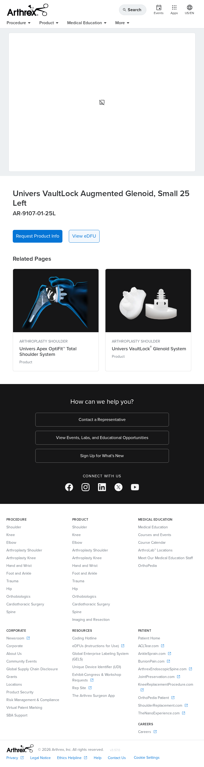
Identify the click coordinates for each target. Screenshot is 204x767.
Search (131, 10)
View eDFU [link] (84, 236)
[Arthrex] (27, 10)
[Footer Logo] (20, 748)
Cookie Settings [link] (147, 757)
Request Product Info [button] (37, 236)
